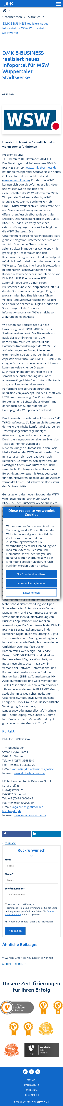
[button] (58, 4)
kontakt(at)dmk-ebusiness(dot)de (33, 769)
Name (9, 874)
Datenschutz (31, 1084)
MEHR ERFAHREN (12, 963)
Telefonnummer (15, 888)
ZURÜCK (10, 843)
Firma (8, 859)
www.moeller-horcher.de (30, 815)
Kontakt (31, 1079)
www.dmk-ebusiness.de (41, 167)
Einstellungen (31, 592)
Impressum (31, 1089)
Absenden (15, 931)
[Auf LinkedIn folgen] (25, 1071)
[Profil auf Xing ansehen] (31, 1071)
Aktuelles (34, 17)
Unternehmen (12, 17)
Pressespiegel (31, 1094)
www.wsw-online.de (16, 180)
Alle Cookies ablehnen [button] (31, 583)
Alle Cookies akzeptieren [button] (31, 574)
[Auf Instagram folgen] (37, 1071)
